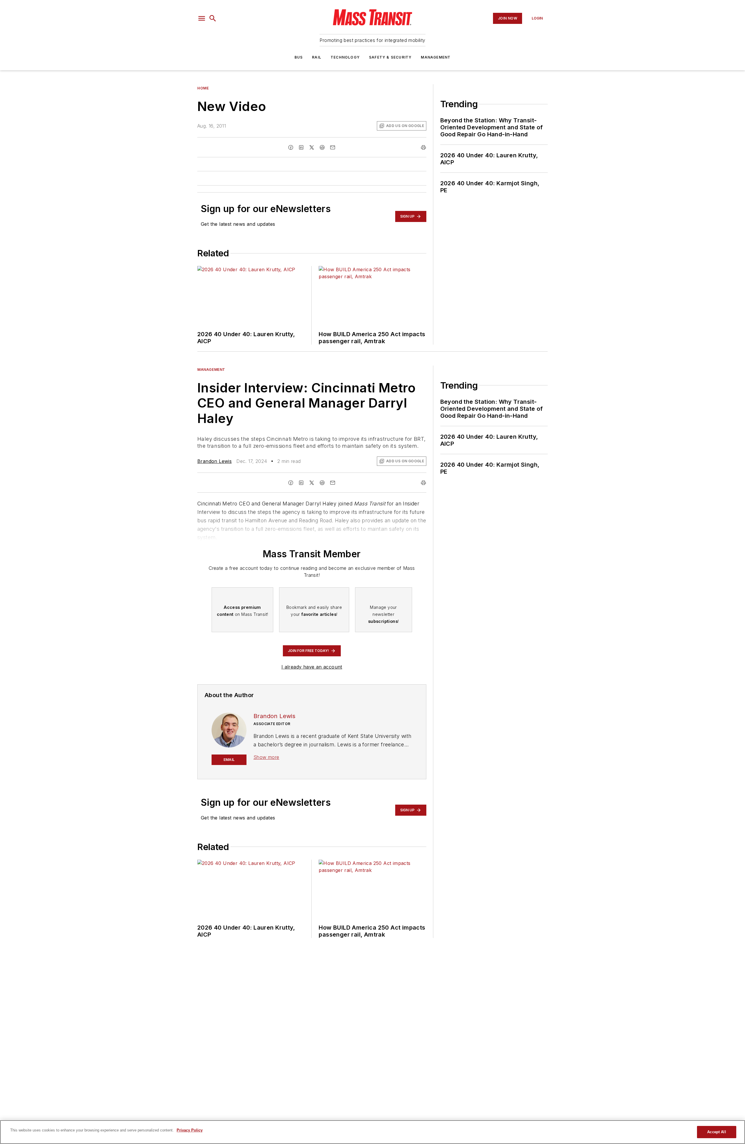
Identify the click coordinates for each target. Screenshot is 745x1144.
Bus (299, 57)
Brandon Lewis (214, 461)
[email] (333, 147)
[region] (372, 1132)
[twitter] (312, 147)
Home (203, 88)
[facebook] (291, 147)
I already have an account (311, 667)
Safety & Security (390, 57)
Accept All (716, 1132)
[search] (212, 18)
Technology (345, 57)
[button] (201, 18)
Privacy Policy (190, 1130)
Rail (316, 57)
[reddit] (322, 147)
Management (435, 57)
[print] (423, 147)
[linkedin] (301, 147)
